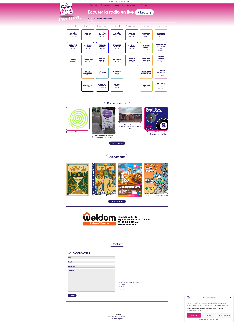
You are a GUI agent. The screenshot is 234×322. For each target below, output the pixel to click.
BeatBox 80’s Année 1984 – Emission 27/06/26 (157, 133)
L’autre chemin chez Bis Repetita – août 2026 (104, 136)
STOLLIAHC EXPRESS (73, 45)
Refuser (208, 315)
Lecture (145, 12)
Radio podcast (117, 103)
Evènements (118, 5)
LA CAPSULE (161, 70)
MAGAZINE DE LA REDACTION (146, 72)
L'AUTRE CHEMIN (161, 57)
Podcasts (93, 5)
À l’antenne (105, 5)
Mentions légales (214, 319)
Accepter (194, 315)
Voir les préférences (224, 315)
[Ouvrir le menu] (89, 16)
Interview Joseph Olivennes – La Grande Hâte (131, 126)
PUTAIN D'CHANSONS (87, 72)
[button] (230, 297)
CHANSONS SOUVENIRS (146, 46)
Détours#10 (73, 132)
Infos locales (132, 5)
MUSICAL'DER (87, 85)
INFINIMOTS (161, 83)
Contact (144, 5)
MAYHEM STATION (132, 59)
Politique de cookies (204, 319)
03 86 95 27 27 (123, 287)
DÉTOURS (102, 72)
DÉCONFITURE (161, 45)
